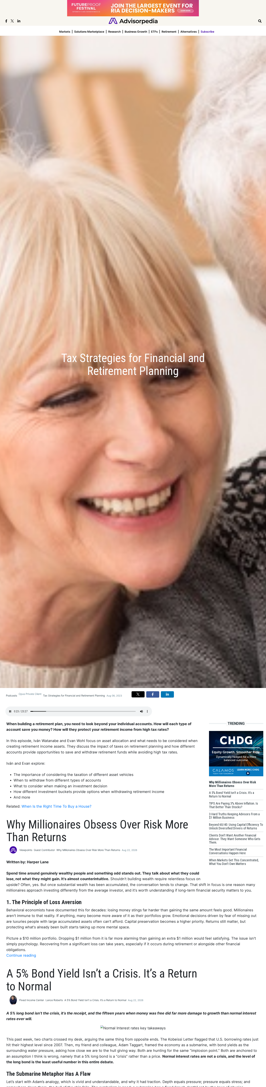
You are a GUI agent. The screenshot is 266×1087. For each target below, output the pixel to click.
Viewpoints (25, 850)
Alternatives (188, 31)
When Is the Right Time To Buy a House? (56, 806)
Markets (64, 31)
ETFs (154, 31)
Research (114, 31)
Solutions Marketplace (89, 31)
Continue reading (21, 955)
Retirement (169, 31)
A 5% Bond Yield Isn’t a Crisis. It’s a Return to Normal (95, 1000)
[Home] (133, 21)
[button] (138, 694)
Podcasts (11, 695)
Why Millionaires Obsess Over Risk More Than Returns (88, 850)
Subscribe (207, 31)
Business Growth (136, 31)
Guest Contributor (44, 850)
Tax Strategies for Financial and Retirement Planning (74, 695)
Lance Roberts (54, 1000)
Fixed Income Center (31, 1000)
